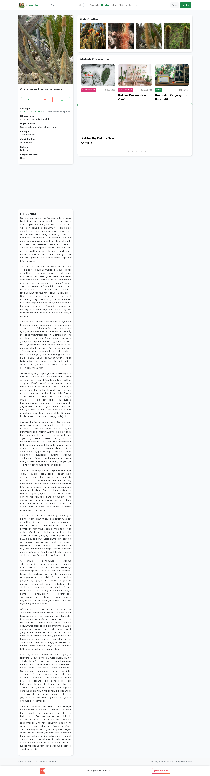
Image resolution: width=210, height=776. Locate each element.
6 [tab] (145, 151)
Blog (114, 5)
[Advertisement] (45, 187)
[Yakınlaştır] (93, 36)
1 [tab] (124, 151)
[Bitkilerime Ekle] (28, 99)
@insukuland (161, 770)
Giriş (174, 5)
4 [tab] (136, 151)
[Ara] (80, 5)
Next (192, 100)
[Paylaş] (62, 99)
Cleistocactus (36, 112)
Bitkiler (105, 5)
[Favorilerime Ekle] (45, 99)
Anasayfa (94, 5)
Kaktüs (23, 112)
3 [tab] (132, 151)
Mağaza (123, 5)
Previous (77, 100)
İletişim (133, 5)
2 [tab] (128, 151)
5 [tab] (141, 151)
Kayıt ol (186, 5)
